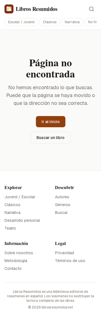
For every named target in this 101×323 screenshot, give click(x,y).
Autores (62, 196)
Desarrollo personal (22, 220)
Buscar (61, 212)
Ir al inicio (51, 121)
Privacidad (64, 252)
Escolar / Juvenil (21, 22)
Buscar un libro (50, 137)
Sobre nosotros (18, 252)
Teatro (10, 228)
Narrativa (72, 22)
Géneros (62, 204)
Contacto (13, 268)
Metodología (15, 260)
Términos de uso (70, 260)
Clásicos (49, 22)
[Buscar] (91, 9)
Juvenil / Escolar (19, 196)
